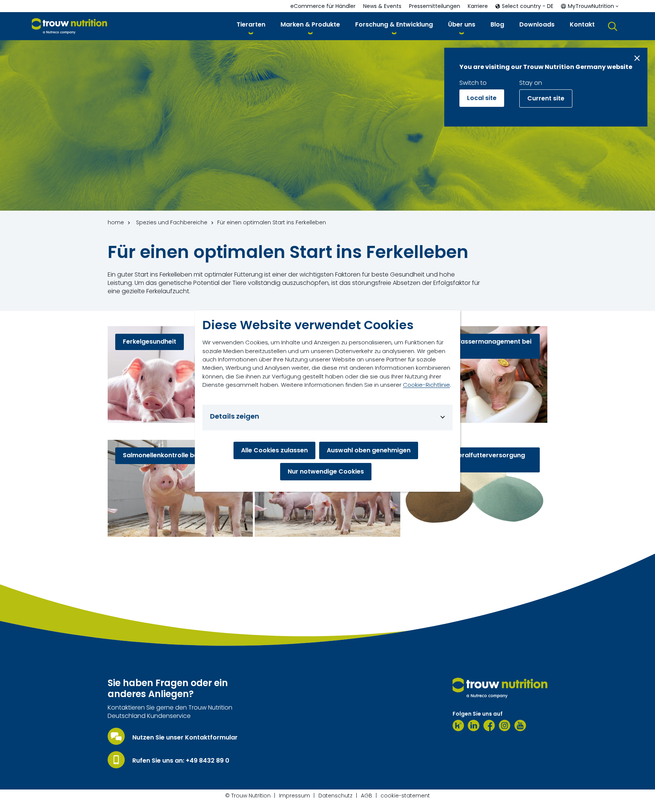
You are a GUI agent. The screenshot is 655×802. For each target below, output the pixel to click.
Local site (482, 98)
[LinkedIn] (473, 725)
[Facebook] (489, 725)
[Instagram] (505, 725)
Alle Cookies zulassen (274, 450)
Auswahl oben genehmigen (369, 450)
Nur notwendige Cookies (326, 471)
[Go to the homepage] (500, 688)
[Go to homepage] (69, 26)
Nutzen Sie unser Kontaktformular (185, 737)
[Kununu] (458, 725)
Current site (545, 98)
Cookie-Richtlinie (426, 385)
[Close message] (637, 58)
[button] (251, 26)
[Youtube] (520, 725)
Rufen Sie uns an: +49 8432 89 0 (180, 761)
